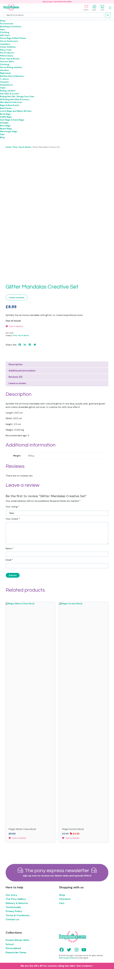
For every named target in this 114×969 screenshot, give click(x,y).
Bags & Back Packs (9, 105)
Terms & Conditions (18, 915)
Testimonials (13, 907)
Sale (2, 134)
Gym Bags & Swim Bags (12, 119)
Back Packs (6, 108)
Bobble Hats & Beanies (12, 76)
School (10, 944)
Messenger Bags (8, 131)
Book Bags (5, 114)
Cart (61, 903)
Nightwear (5, 73)
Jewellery (5, 44)
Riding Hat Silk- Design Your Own (17, 96)
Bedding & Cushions (10, 26)
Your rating (12, 506)
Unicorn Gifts (7, 61)
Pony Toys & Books (9, 58)
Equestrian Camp (16, 952)
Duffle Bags (6, 116)
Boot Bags (5, 125)
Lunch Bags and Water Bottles (16, 111)
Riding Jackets (7, 90)
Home (8, 147)
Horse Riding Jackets (11, 67)
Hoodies (4, 70)
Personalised (13, 948)
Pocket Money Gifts (17, 940)
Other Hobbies (8, 47)
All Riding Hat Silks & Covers (14, 99)
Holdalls (4, 122)
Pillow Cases (6, 55)
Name (10, 548)
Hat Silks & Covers (9, 93)
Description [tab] (16, 364)
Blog (2, 137)
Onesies (4, 82)
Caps (2, 87)
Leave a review (16, 297)
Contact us (12, 919)
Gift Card (5, 35)
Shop (2, 20)
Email (9, 559)
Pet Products (7, 52)
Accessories (6, 23)
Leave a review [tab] (17, 383)
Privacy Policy (14, 911)
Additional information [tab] (22, 370)
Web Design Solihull (67, 958)
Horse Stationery (9, 41)
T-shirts (4, 79)
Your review (13, 518)
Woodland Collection (11, 102)
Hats (2, 29)
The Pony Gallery (16, 899)
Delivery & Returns (17, 903)
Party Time (6, 50)
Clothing (4, 32)
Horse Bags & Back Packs (13, 38)
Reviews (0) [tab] (15, 376)
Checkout (65, 899)
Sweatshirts (6, 84)
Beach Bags (6, 128)
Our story (11, 895)
